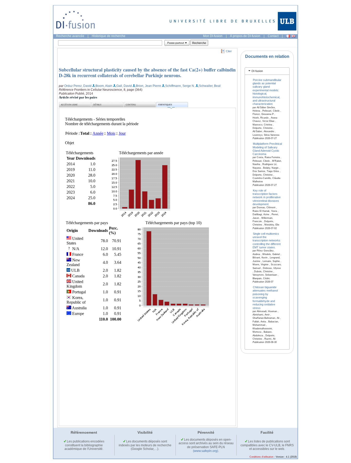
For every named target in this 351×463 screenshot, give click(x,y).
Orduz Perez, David (77, 86)
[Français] (288, 36)
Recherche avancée (70, 36)
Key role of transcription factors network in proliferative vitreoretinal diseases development (267, 197)
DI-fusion (257, 70)
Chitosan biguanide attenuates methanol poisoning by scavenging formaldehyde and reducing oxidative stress (265, 298)
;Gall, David (124, 86)
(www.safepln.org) (205, 451)
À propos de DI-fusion (245, 36)
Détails (97, 105)
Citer (229, 51)
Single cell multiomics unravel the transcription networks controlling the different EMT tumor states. (267, 240)
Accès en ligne (69, 105)
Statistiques (165, 105)
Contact (273, 36)
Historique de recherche (108, 36)
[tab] (267, 71)
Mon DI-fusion (213, 36)
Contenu (131, 105)
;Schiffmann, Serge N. (179, 86)
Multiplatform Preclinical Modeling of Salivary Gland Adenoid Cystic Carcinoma (267, 149)
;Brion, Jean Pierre (148, 86)
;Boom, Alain (103, 86)
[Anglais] (293, 36)
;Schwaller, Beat (209, 86)
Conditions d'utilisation (261, 457)
